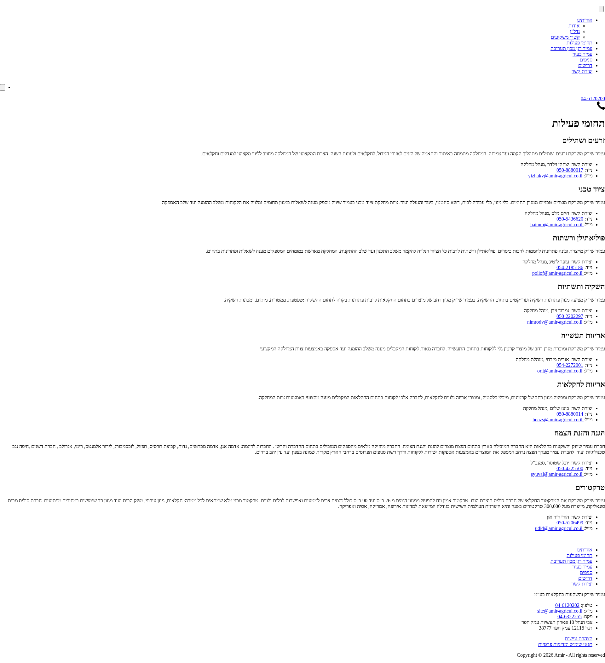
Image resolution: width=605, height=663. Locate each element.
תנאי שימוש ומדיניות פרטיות (565, 644)
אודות (574, 25)
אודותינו (584, 20)
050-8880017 (569, 170)
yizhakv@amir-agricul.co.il (556, 175)
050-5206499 (569, 522)
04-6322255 (569, 616)
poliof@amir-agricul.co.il (558, 273)
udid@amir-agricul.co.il (559, 528)
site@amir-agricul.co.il (559, 611)
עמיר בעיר (582, 54)
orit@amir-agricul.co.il (560, 370)
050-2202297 (569, 316)
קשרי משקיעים (565, 37)
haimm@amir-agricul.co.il (557, 224)
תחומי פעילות (579, 42)
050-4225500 (569, 468)
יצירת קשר (582, 71)
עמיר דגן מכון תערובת (571, 48)
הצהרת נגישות (578, 638)
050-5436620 (569, 219)
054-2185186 (569, 267)
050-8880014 (569, 414)
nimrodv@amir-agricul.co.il (555, 322)
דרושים (585, 65)
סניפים (586, 59)
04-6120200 (593, 98)
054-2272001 (569, 365)
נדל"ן (575, 31)
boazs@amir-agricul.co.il (558, 419)
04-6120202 (567, 605)
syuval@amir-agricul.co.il (557, 474)
